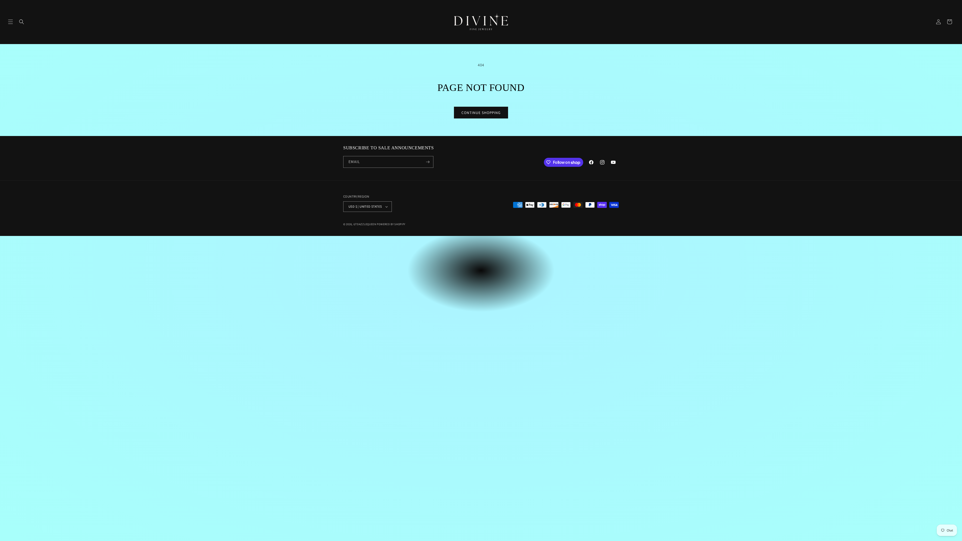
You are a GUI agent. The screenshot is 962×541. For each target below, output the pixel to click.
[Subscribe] (427, 162)
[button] (10, 21)
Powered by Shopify (391, 224)
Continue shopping (481, 112)
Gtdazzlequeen (364, 224)
